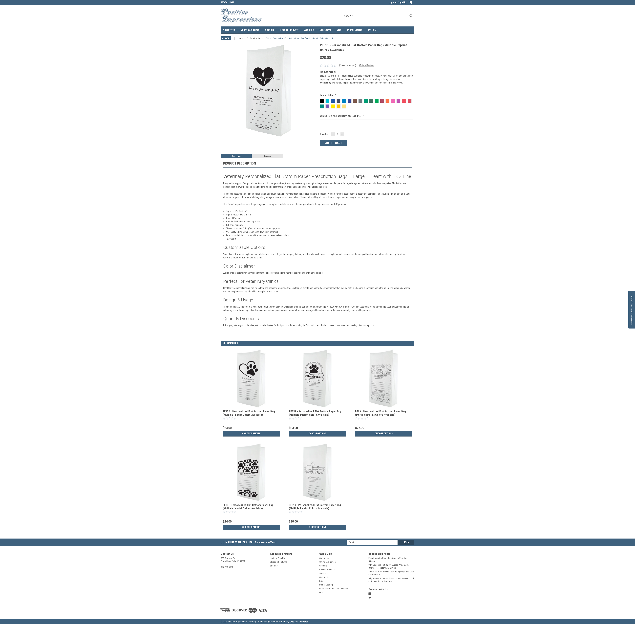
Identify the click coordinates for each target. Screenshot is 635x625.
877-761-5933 (227, 2)
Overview (236, 156)
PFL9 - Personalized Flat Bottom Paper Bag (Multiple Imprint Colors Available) (380, 413)
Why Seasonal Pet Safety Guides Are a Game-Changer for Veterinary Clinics (389, 566)
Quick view (251, 406)
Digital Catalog (354, 29)
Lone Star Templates (299, 622)
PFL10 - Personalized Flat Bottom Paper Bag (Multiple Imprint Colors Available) (315, 506)
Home (240, 38)
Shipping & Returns (278, 562)
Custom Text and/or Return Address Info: (342, 116)
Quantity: (324, 134)
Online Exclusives (250, 29)
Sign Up (402, 2)
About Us (309, 29)
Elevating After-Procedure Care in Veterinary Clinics (388, 559)
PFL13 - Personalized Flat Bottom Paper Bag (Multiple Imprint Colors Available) (300, 38)
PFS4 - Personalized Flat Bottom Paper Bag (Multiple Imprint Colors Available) (248, 506)
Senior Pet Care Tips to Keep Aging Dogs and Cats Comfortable (391, 573)
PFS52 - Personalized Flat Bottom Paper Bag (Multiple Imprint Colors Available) (315, 413)
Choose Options (251, 433)
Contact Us (325, 29)
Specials (269, 29)
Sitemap (273, 566)
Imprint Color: (328, 95)
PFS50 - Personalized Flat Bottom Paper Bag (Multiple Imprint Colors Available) (249, 413)
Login (391, 2)
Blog (339, 29)
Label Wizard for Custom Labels (333, 588)
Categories (229, 29)
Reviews (267, 156)
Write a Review (366, 65)
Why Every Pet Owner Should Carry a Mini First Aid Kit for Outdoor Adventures (391, 580)
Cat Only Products (254, 38)
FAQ (321, 592)
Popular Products (289, 29)
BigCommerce (273, 622)
